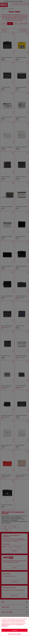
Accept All (14, 630)
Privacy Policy (19, 624)
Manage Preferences (6, 624)
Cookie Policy (4, 625)
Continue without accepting (14, 634)
